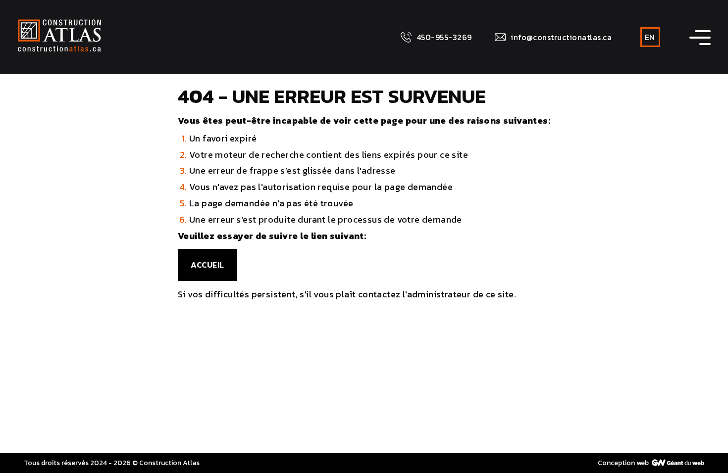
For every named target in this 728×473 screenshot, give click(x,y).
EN (650, 37)
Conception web (623, 463)
